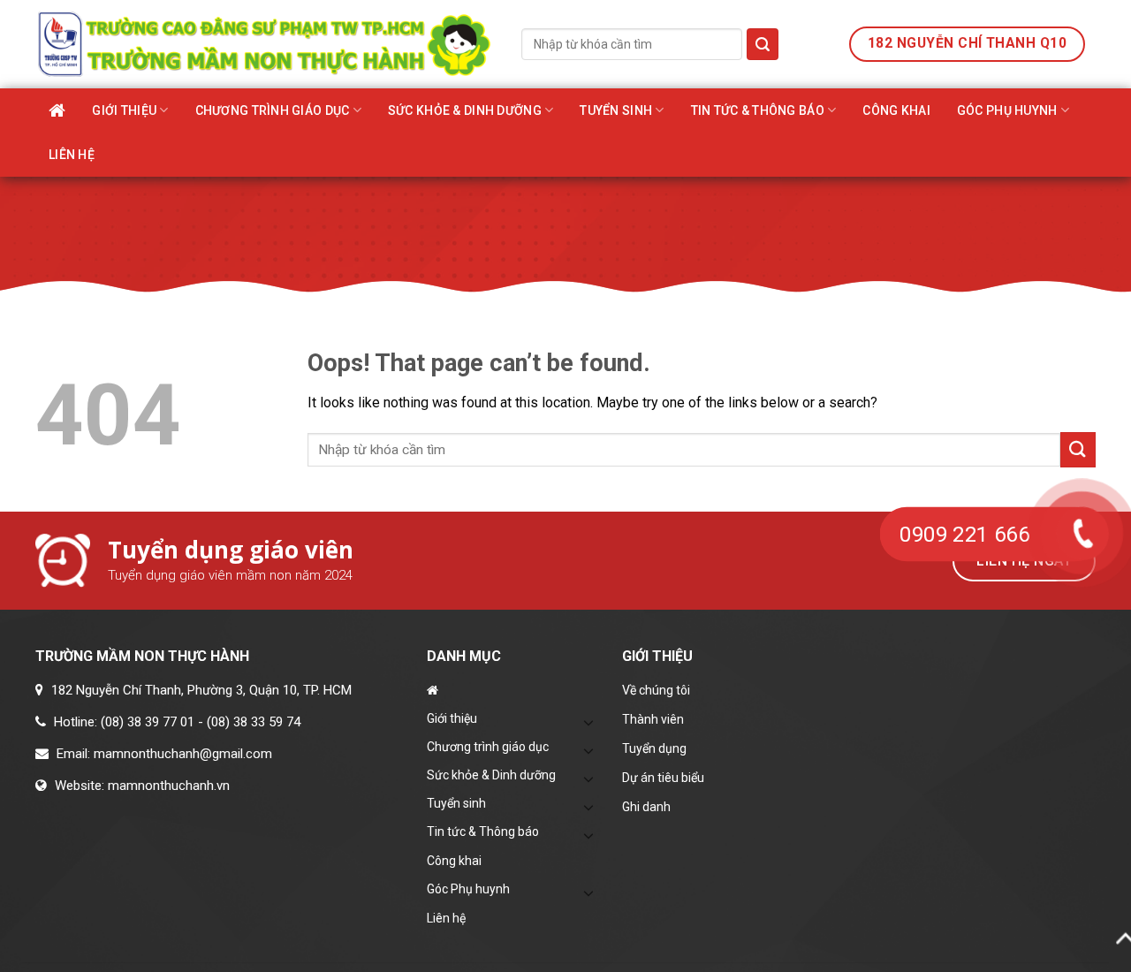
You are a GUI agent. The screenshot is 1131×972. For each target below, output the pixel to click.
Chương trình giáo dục (272, 110)
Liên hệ (72, 155)
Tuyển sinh (616, 110)
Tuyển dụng (654, 748)
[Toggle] (589, 722)
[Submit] (762, 44)
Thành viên (653, 719)
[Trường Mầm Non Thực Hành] (265, 43)
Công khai (896, 110)
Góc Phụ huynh (1007, 110)
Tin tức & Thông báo (757, 110)
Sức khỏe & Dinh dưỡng (465, 110)
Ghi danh (646, 807)
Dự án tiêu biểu (663, 778)
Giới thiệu (124, 110)
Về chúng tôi (656, 690)
